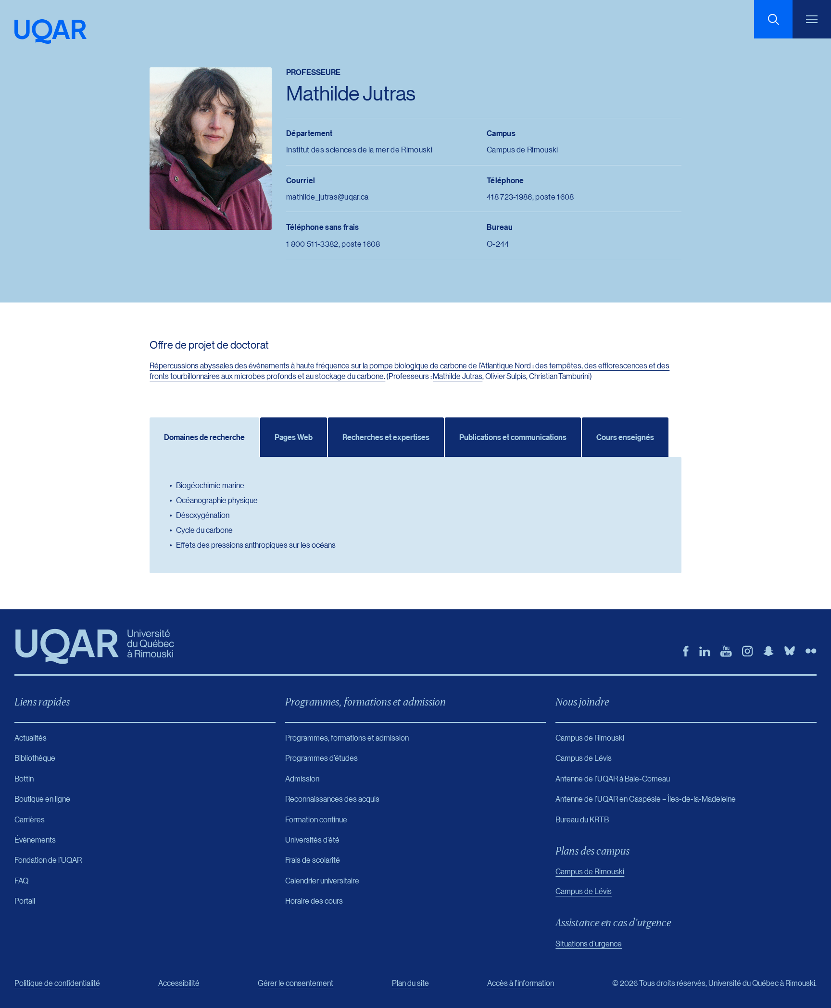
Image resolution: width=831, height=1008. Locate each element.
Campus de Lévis (583, 891)
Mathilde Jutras (457, 376)
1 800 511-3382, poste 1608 (333, 244)
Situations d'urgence (588, 943)
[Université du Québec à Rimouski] (50, 31)
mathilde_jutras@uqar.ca (327, 196)
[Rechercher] (773, 19)
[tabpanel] (415, 515)
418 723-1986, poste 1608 (530, 196)
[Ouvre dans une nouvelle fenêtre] (686, 651)
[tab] (204, 437)
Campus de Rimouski (589, 871)
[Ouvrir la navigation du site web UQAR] (812, 19)
